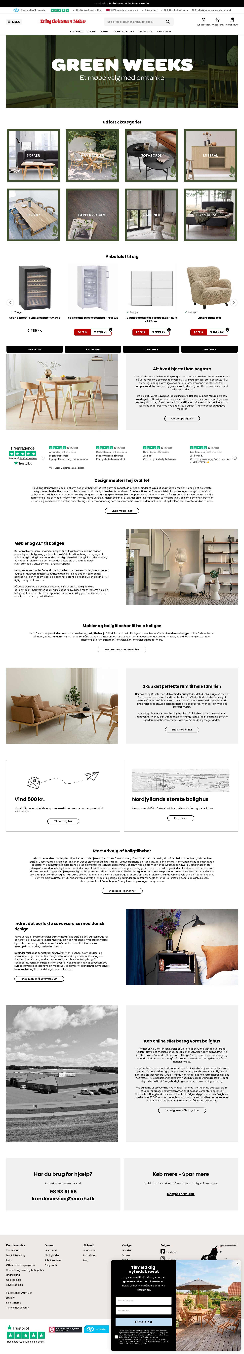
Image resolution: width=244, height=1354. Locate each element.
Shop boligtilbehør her (122, 891)
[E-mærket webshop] (97, 1329)
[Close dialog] (237, 1263)
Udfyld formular (181, 1194)
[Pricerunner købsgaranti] (65, 1329)
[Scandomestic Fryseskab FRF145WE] (93, 288)
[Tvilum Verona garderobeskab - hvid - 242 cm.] (151, 288)
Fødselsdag (89, 1255)
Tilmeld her (144, 1322)
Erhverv (10, 1297)
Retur (9, 1260)
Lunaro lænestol (209, 318)
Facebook (171, 1252)
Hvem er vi (51, 1250)
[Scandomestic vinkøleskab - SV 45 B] (34, 288)
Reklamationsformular (19, 1293)
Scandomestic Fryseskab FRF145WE (93, 318)
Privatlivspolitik (14, 1284)
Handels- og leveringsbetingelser (25, 1270)
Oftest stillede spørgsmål (20, 1265)
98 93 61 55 (63, 1191)
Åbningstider (52, 1255)
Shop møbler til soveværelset (39, 979)
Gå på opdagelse (182, 418)
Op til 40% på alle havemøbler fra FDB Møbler (122, 3)
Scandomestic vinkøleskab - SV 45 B (34, 318)
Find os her (180, 818)
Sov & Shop (12, 1250)
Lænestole (145, 31)
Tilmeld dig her (63, 821)
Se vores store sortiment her (122, 649)
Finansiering (13, 1275)
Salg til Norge (13, 1302)
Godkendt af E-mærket (33, 10)
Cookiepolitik (13, 1279)
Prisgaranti (51, 1265)
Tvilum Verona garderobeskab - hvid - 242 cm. (151, 319)
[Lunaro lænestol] (209, 288)
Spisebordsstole (123, 31)
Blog (85, 1260)
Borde (104, 31)
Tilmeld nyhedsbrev (17, 1307)
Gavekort (127, 1250)
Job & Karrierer (53, 1260)
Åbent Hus (89, 1250)
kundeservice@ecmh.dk (63, 1198)
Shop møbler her (122, 510)
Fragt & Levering (15, 1255)
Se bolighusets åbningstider (182, 1110)
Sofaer (91, 31)
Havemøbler (164, 31)
